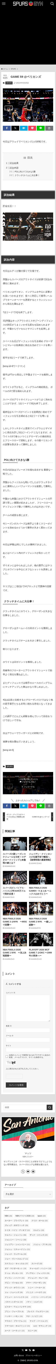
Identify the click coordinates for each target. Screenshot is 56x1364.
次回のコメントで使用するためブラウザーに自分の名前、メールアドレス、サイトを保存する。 (29, 1056)
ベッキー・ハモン (14, 1316)
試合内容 (14, 168)
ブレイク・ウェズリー (38, 1311)
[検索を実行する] (50, 1107)
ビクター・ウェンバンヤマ (18, 1307)
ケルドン (38, 1230)
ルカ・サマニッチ (42, 1326)
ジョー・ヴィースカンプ (16, 1259)
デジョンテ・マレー (38, 1278)
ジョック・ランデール (15, 1254)
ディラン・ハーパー (14, 1278)
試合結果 (14, 163)
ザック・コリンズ (39, 1235)
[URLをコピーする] (49, 128)
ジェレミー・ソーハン (15, 1240)
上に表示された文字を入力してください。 (23, 1069)
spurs (42, 1216)
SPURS (9, 83)
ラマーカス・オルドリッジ (17, 1326)
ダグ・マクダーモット (15, 1268)
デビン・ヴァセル (14, 1283)
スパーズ (37, 1264)
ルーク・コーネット (14, 1331)
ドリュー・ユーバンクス (16, 1297)
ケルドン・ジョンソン (15, 1235)
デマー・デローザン (36, 1283)
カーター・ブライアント (16, 1221)
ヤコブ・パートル (39, 1321)
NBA (8, 1216)
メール (9, 1036)
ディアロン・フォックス (37, 1273)
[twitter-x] (23, 1171)
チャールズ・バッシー (40, 1268)
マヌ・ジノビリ (34, 1316)
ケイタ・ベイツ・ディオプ (17, 1230)
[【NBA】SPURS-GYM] (28, 3)
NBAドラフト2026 (25, 1216)
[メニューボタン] (3, 3)
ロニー (32, 1331)
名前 (9, 1026)
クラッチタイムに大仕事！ (27, 175)
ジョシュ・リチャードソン (17, 1249)
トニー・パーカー (36, 1288)
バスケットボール (14, 1302)
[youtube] (28, 1171)
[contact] (33, 1171)
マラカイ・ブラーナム (15, 1321)
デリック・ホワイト (14, 1288)
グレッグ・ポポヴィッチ (16, 1225)
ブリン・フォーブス (14, 1311)
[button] (7, 128)
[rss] (30, 1350)
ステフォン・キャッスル (16, 1264)
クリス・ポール (40, 1221)
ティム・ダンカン (14, 1273)
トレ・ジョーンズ (14, 1292)
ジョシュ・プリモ (42, 1244)
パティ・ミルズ (34, 1302)
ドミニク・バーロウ (36, 1292)
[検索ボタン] (52, 3)
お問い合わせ (19, 1355)
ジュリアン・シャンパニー (17, 1244)
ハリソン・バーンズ (41, 1297)
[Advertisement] (28, 37)
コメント (10, 993)
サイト (8, 1046)
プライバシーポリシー (34, 1355)
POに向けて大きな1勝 (25, 172)
